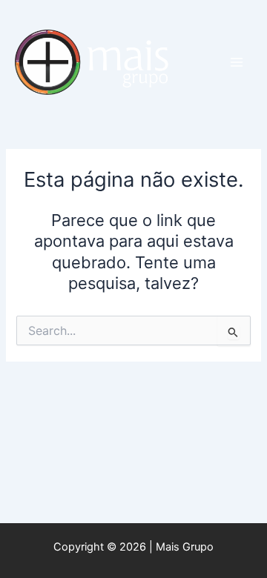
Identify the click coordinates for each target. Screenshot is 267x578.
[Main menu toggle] (236, 62)
